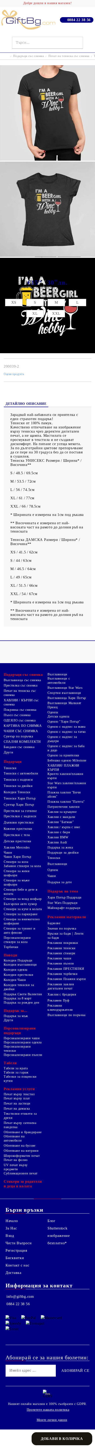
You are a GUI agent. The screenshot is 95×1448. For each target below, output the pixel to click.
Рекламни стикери (61, 953)
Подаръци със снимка (28, 56)
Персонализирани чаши (22, 1038)
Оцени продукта (14, 374)
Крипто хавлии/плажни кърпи (65, 776)
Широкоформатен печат (22, 1156)
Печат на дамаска (17, 1108)
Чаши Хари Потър (17, 856)
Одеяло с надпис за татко (67, 731)
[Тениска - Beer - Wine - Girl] (47, 159)
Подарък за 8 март (18, 998)
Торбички (11, 947)
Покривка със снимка (20, 710)
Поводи (10, 955)
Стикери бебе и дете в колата (20, 892)
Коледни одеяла (15, 969)
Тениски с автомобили (21, 773)
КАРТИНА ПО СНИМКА (23, 725)
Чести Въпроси (19, 1243)
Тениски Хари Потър (20, 798)
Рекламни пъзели (61, 963)
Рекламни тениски (62, 948)
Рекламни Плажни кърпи (67, 979)
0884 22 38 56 (79, 20)
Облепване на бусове (20, 1145)
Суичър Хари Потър (19, 804)
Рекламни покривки (63, 943)
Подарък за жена (60, 847)
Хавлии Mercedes (17, 847)
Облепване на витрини (21, 1150)
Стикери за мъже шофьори (17, 882)
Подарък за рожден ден (21, 1002)
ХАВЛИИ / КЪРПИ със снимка (21, 702)
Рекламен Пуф (58, 1000)
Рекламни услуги (19, 1089)
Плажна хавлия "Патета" (66, 801)
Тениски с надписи (18, 779)
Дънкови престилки (19, 822)
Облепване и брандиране (23, 1132)
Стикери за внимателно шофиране (22, 921)
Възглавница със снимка (22, 680)
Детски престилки (17, 841)
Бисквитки (15, 1258)
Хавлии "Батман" (61, 822)
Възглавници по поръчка (67, 1015)
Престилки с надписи (20, 816)
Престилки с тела (17, 835)
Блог (52, 1221)
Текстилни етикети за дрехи (20, 1116)
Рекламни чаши (59, 958)
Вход (10, 1236)
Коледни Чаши (15, 980)
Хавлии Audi (57, 842)
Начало (12, 1221)
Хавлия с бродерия (62, 994)
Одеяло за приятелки (63, 755)
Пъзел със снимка (17, 715)
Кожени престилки (18, 828)
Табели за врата (16, 1068)
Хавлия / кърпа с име (64, 827)
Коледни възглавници (20, 964)
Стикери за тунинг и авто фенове (20, 930)
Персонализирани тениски (17, 1048)
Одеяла (53, 712)
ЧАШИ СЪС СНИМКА (21, 731)
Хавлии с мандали (61, 817)
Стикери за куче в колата (23, 909)
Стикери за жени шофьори (17, 873)
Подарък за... (15, 1011)
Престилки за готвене (20, 811)
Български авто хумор (20, 904)
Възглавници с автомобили (59, 680)
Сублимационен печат (21, 1173)
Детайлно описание (26, 404)
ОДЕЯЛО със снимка (20, 720)
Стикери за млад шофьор (23, 899)
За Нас (11, 1228)
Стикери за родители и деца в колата (23, 1184)
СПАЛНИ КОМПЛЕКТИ (22, 741)
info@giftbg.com (20, 1296)
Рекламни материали (67, 917)
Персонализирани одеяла (23, 1042)
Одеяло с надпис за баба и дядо (66, 748)
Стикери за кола (16, 862)
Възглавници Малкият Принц (64, 705)
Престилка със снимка (21, 685)
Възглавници (57, 674)
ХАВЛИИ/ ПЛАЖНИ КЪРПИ (63, 767)
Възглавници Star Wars (65, 688)
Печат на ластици (17, 1103)
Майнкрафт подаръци (64, 908)
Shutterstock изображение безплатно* (59, 1235)
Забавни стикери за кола (22, 866)
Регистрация (16, 1250)
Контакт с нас (17, 1265)
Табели (10, 1063)
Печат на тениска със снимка (68, 56)
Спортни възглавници (64, 693)
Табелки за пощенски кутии (20, 1079)
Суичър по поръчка (18, 736)
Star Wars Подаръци (62, 903)
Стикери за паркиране (21, 914)
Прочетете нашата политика (48, 1409)
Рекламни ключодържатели (60, 1007)
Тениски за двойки (18, 786)
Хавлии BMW (58, 837)
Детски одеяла (58, 716)
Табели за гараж (16, 1072)
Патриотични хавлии (64, 806)
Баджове (54, 923)
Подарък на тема (63, 891)
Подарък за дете (60, 882)
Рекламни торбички (63, 974)
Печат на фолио (16, 1160)
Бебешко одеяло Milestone (67, 760)
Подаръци (13, 762)
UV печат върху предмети (16, 1167)
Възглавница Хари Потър (67, 698)
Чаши (8, 852)
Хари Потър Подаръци (65, 897)
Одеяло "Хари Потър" (64, 721)
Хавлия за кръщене (62, 812)
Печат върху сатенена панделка (20, 1125)
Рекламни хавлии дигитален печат (61, 986)
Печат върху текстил (19, 1094)
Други (8, 752)
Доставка (13, 1273)
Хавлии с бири (59, 832)
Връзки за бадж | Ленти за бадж (66, 935)
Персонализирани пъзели (23, 1055)
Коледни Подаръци (18, 960)
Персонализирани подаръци (20, 1030)
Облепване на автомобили (14, 1138)
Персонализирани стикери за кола (17, 940)
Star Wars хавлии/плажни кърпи (67, 785)
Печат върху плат (17, 1098)
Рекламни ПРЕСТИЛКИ (66, 969)
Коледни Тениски (17, 792)
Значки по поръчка (62, 928)
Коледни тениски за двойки (19, 987)
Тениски (10, 768)
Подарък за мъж (16, 1016)
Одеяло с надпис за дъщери (62, 739)
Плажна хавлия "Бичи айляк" (64, 794)
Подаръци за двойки (63, 852)
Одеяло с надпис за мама (67, 726)
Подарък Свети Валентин (23, 994)
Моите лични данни (52, 1420)
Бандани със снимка (19, 747)
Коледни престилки (18, 975)
